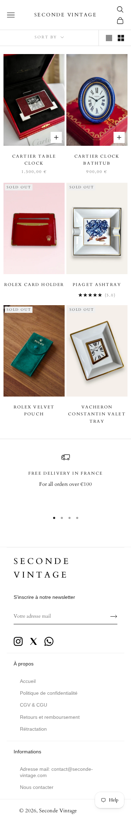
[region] (65, 479)
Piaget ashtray (97, 284)
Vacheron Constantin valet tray (97, 414)
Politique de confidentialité (49, 693)
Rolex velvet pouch (34, 410)
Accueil (28, 681)
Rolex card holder (34, 284)
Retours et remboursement (50, 717)
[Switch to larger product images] (109, 38)
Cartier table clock (34, 159)
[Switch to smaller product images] (121, 38)
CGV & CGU (33, 705)
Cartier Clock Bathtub (96, 159)
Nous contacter (36, 787)
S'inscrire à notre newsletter (44, 597)
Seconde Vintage (58, 810)
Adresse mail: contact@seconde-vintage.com (56, 772)
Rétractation (33, 729)
